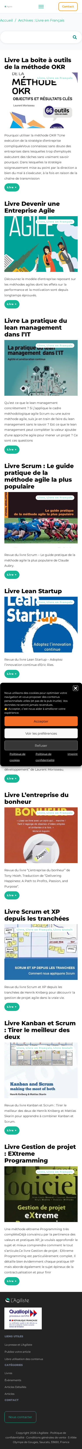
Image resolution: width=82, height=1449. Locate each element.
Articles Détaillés (15, 1387)
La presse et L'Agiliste (18, 1344)
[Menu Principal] (41, 6)
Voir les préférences (41, 733)
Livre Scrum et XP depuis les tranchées (36, 915)
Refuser (41, 745)
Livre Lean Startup (33, 591)
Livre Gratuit (63, 929)
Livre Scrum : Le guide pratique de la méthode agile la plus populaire (39, 476)
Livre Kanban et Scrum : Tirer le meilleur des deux (40, 1030)
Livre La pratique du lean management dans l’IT (35, 327)
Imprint (73, 754)
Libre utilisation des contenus (24, 1359)
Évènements (13, 1380)
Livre (41, 78)
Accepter (41, 721)
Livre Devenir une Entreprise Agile (32, 207)
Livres (8, 1373)
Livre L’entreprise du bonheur (36, 798)
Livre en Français (60, 78)
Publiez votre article (18, 1351)
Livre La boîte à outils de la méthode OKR (37, 63)
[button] (75, 688)
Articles (9, 1393)
